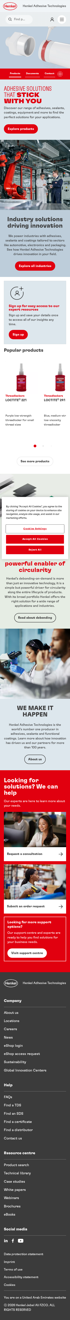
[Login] (52, 19)
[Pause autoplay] (60, 74)
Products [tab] (15, 73)
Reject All (35, 549)
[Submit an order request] (35, 889)
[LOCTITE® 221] (21, 399)
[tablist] (32, 74)
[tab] (35, 446)
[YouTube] (20, 1241)
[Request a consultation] (35, 836)
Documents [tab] (32, 73)
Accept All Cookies (35, 539)
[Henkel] (11, 983)
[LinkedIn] (6, 1241)
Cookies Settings (34, 529)
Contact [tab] (49, 73)
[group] (35, 83)
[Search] (11, 19)
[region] (35, 528)
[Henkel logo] (10, 6)
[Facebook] (13, 1241)
